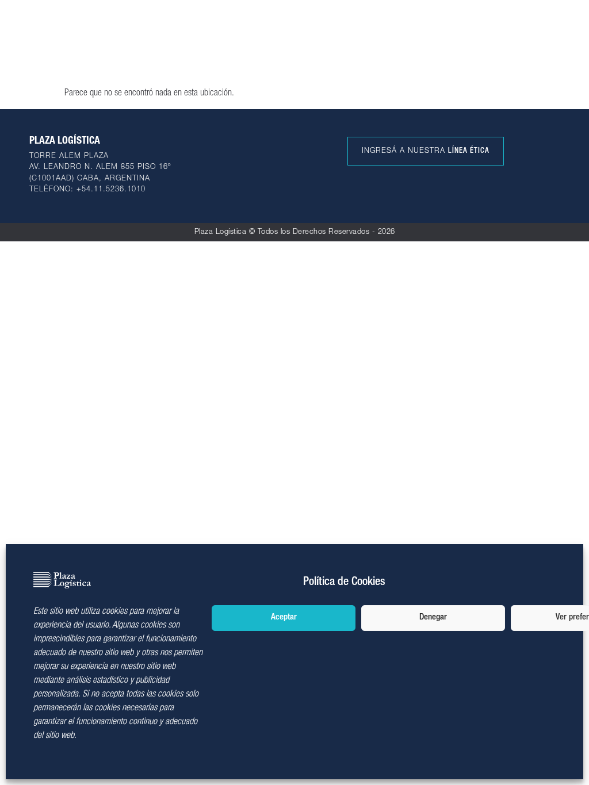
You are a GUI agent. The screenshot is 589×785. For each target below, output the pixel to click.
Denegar (433, 617)
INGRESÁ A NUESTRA (425, 151)
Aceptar (284, 617)
